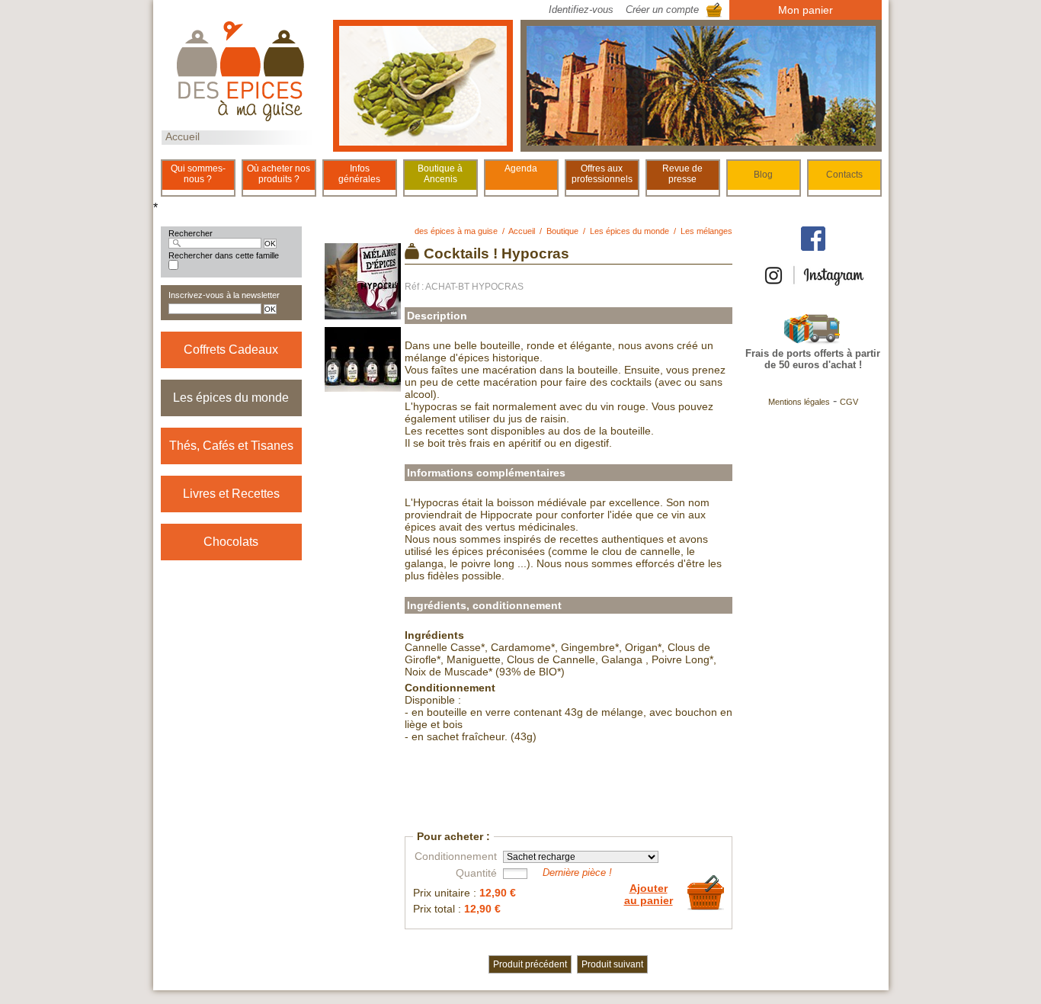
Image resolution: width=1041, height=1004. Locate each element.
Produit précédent (530, 964)
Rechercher (190, 233)
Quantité (476, 873)
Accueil (182, 136)
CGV (849, 401)
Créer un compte (662, 9)
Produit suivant (612, 964)
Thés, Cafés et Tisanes (231, 445)
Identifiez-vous (581, 9)
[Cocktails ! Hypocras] (363, 313)
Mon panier (805, 10)
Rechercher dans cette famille (223, 255)
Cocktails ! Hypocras (496, 253)
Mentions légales (799, 401)
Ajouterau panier (648, 894)
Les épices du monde (231, 397)
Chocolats (230, 541)
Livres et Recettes (231, 493)
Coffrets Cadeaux (231, 349)
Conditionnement (456, 856)
